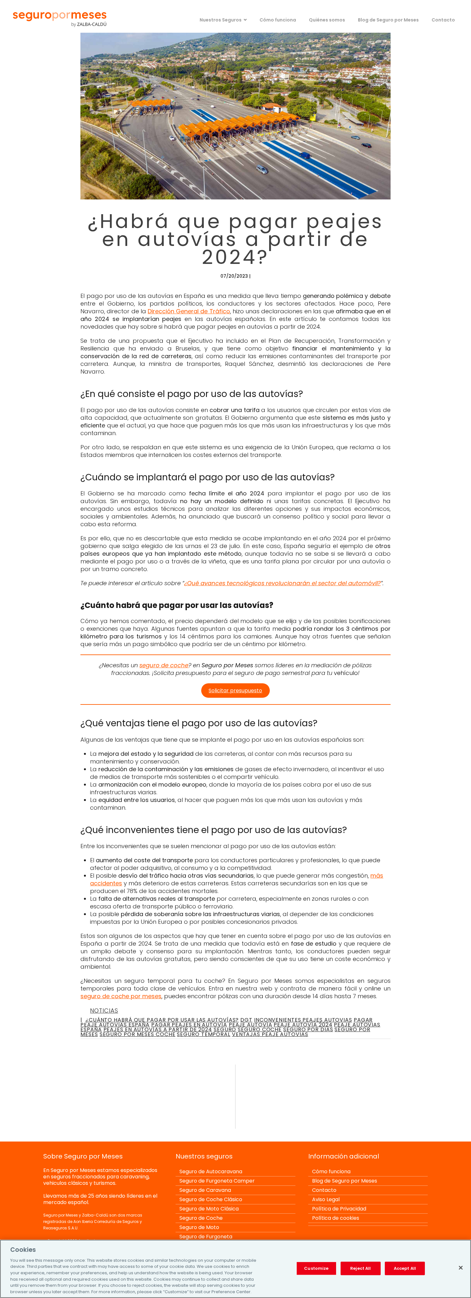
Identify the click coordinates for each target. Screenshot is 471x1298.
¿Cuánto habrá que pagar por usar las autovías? (162, 1020)
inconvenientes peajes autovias (303, 1020)
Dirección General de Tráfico (189, 311)
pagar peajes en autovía (189, 1024)
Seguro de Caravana (205, 1190)
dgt (246, 1020)
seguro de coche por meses (120, 996)
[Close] (461, 1267)
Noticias (104, 1011)
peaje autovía (250, 1024)
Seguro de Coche (201, 1218)
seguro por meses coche (138, 1034)
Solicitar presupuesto (235, 690)
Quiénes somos (327, 20)
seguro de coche (163, 665)
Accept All (405, 1268)
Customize (316, 1268)
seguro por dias (308, 1029)
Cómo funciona (278, 20)
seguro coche (260, 1029)
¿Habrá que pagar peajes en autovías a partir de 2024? (235, 239)
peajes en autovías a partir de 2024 (157, 1029)
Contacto (443, 20)
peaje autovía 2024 (303, 1024)
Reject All (360, 1268)
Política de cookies (335, 1218)
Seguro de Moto (199, 1227)
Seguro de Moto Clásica (209, 1208)
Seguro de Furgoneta (205, 1236)
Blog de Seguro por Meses (388, 20)
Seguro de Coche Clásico (210, 1199)
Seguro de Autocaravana (210, 1171)
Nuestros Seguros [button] (221, 20)
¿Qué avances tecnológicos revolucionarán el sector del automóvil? (282, 583)
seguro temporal (203, 1034)
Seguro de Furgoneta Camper (217, 1180)
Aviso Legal (326, 1199)
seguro (225, 1029)
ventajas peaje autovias (270, 1034)
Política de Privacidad (339, 1208)
